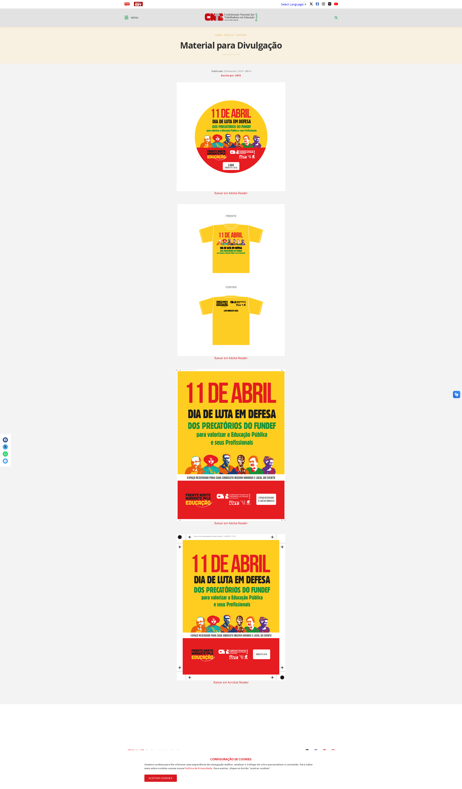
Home (218, 35)
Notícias (241, 35)
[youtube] (335, 4)
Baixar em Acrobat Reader (231, 682)
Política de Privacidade (198, 768)
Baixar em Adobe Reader (231, 193)
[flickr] (329, 4)
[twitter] (311, 4)
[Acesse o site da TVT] (127, 5)
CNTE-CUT (229, 35)
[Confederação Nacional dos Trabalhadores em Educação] (231, 20)
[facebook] (317, 4)
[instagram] (323, 4)
